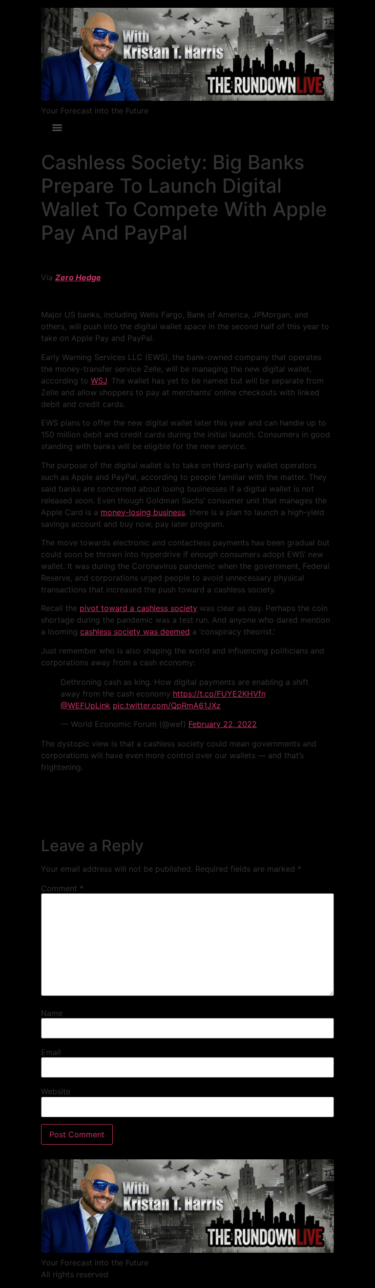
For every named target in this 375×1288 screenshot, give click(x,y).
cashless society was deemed (135, 631)
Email (51, 1052)
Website (55, 1091)
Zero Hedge (78, 277)
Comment (62, 888)
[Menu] (57, 127)
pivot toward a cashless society (138, 608)
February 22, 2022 (222, 724)
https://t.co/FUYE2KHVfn (219, 694)
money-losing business (143, 512)
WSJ (99, 380)
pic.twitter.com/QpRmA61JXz (167, 705)
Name (51, 1013)
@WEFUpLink (85, 705)
